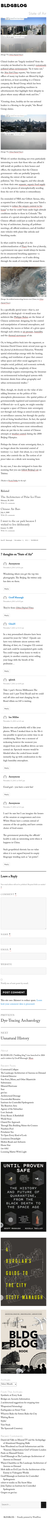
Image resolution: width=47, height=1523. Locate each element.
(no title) (5, 1149)
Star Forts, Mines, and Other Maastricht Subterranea (18, 1081)
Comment (9, 894)
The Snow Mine (25, 1483)
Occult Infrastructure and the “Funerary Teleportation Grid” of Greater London (24, 1448)
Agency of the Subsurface (12, 1109)
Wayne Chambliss (8, 1463)
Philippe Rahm (21, 317)
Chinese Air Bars (10, 509)
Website (6, 964)
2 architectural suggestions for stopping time (20, 1403)
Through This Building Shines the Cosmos (19, 1126)
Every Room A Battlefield (12, 1116)
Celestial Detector (8, 1076)
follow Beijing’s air (29, 470)
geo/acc (4, 1093)
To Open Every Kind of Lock (14, 1135)
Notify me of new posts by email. (14, 983)
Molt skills (5, 1470)
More (31, 1058)
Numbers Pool (7, 1129)
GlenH (12, 624)
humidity (38, 332)
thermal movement (17, 336)
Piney (24, 247)
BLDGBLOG (14, 5)
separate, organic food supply (32, 185)
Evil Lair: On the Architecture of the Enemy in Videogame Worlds (24, 1471)
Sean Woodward (8, 1447)
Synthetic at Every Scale (11, 1395)
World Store (6, 1119)
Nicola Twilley (13, 481)
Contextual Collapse (9, 1070)
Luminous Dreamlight (10, 1139)
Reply (6, 589)
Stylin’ (3, 1421)
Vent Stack (5, 1425)
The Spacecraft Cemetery (12, 1429)
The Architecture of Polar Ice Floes (21, 497)
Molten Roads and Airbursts (13, 1142)
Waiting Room (7, 1418)
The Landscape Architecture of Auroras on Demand (23, 1073)
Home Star (6, 1145)
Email (6, 950)
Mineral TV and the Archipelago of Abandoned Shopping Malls (24, 1441)
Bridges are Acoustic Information (15, 1399)
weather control (19, 434)
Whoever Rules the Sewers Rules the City (19, 1414)
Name (6, 934)
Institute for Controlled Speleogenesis (17, 1103)
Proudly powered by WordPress (29, 1517)
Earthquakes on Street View (13, 1410)
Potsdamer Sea (7, 1132)
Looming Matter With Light (14, 1152)
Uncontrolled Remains (10, 1099)
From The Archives (12, 1391)
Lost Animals (7, 1113)
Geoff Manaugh (6, 540)
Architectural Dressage (10, 1096)
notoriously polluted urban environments (23, 67)
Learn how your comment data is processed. (21, 1002)
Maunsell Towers (16, 1453)
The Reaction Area (9, 1106)
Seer (3, 1090)
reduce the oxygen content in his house (21, 208)
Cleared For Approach (10, 1122)
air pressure (28, 332)
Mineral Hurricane (9, 1086)
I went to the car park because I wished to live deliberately (18, 523)
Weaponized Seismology (11, 1407)
